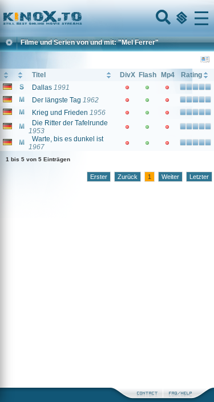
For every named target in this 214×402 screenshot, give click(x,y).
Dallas (42, 87)
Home (81, 18)
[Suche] (162, 18)
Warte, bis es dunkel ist (67, 139)
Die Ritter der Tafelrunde (70, 123)
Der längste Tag (56, 100)
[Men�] (201, 18)
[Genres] (180, 18)
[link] (107, 18)
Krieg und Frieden (60, 113)
